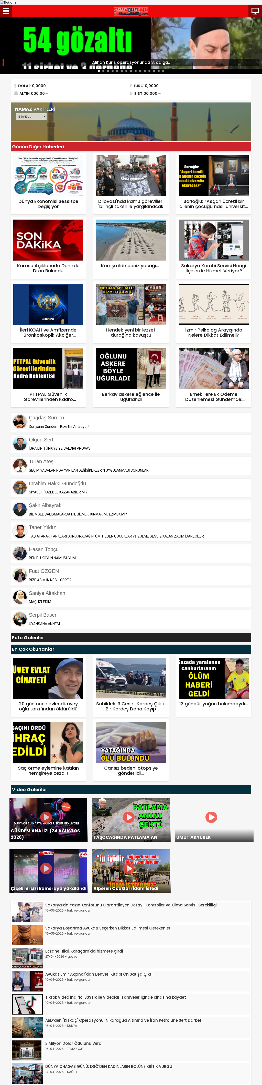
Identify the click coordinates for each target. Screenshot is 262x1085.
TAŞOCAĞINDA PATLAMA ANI (126, 837)
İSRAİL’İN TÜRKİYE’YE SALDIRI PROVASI (60, 448)
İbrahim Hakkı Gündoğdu (57, 483)
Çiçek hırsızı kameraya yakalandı (48, 888)
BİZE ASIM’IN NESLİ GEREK (50, 580)
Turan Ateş (41, 461)
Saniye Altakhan (47, 593)
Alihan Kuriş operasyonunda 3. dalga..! (131, 62)
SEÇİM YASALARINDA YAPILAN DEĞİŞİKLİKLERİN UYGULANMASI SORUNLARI (89, 470)
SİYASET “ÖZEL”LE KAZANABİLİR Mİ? (58, 492)
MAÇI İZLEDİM (40, 602)
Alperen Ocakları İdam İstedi (125, 888)
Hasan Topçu (44, 549)
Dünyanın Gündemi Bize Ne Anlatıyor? (59, 427)
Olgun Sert (41, 439)
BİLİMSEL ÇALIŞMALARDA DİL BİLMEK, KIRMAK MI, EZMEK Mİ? (78, 514)
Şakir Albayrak (45, 505)
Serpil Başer (43, 615)
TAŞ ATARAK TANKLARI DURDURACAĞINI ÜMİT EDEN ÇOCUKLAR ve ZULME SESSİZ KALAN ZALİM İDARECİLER (116, 536)
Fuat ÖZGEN (44, 571)
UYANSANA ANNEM (44, 624)
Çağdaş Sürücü (46, 417)
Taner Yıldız (42, 527)
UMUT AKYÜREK (193, 837)
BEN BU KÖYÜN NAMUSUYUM (52, 558)
